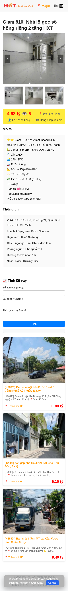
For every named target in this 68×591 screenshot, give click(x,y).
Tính (34, 323)
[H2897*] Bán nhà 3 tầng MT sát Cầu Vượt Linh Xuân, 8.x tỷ (31, 540)
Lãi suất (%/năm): (13, 298)
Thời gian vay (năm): (15, 310)
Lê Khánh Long (21, 119)
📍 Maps (43, 6)
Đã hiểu (52, 582)
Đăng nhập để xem (51, 119)
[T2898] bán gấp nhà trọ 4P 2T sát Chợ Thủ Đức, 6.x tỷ (32, 464)
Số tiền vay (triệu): (13, 287)
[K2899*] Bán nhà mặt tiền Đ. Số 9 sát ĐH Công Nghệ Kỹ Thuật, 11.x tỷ (31, 389)
